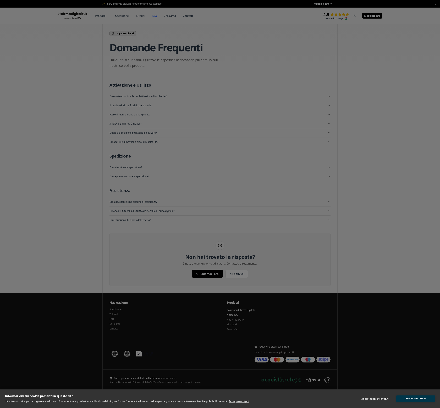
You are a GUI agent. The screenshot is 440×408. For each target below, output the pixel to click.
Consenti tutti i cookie (416, 398)
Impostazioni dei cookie (375, 398)
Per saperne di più (239, 401)
